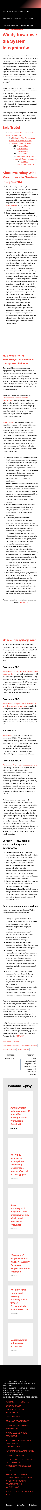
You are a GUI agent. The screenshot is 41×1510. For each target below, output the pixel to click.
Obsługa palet (14, 1417)
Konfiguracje (7, 18)
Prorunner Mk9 (22, 151)
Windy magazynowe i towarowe (17, 1434)
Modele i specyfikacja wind (21, 143)
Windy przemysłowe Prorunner (20, 11)
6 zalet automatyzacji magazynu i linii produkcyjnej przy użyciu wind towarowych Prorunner (29, 1064)
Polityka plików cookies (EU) (19, 1493)
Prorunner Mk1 (22, 146)
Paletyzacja (17, 18)
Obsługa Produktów (17, 1421)
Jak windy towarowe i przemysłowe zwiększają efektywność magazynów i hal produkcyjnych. (19, 1165)
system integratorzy (9, 1049)
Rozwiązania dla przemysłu (13, 30)
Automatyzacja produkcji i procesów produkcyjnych (20, 1443)
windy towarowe (23, 1049)
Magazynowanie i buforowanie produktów (19, 1343)
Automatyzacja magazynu (20, 1451)
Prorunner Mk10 (22, 154)
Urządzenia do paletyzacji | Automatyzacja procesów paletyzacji (20, 1463)
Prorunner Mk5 (22, 148)
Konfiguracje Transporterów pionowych (15, 1409)
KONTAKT (20, 1036)
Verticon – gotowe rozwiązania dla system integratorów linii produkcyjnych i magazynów (19, 1480)
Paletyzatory (10, 1056)
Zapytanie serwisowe (10, 25)
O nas (25, 18)
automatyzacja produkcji (29, 1045)
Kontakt (31, 18)
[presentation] (20, 1097)
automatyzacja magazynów (11, 1041)
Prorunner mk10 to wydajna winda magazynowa (20, 765)
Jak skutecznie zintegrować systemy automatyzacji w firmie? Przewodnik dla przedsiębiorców (19, 1300)
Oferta (5, 11)
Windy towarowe (12, 205)
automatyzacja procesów (11, 1045)
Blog (8, 1470)
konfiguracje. (24, 602)
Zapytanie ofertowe (26, 25)
